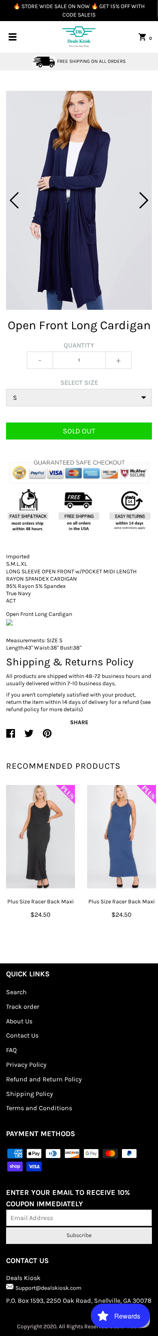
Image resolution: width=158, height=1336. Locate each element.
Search (16, 992)
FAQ (11, 1050)
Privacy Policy (26, 1064)
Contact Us (22, 1035)
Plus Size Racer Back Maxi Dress (40, 906)
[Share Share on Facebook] (10, 737)
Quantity (79, 345)
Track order (22, 1006)
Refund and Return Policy (44, 1079)
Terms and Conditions (39, 1108)
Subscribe (79, 1235)
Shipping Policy (29, 1094)
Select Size (79, 382)
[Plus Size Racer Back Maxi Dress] (40, 836)
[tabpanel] (79, 200)
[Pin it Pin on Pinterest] (47, 737)
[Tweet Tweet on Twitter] (29, 737)
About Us (19, 1021)
